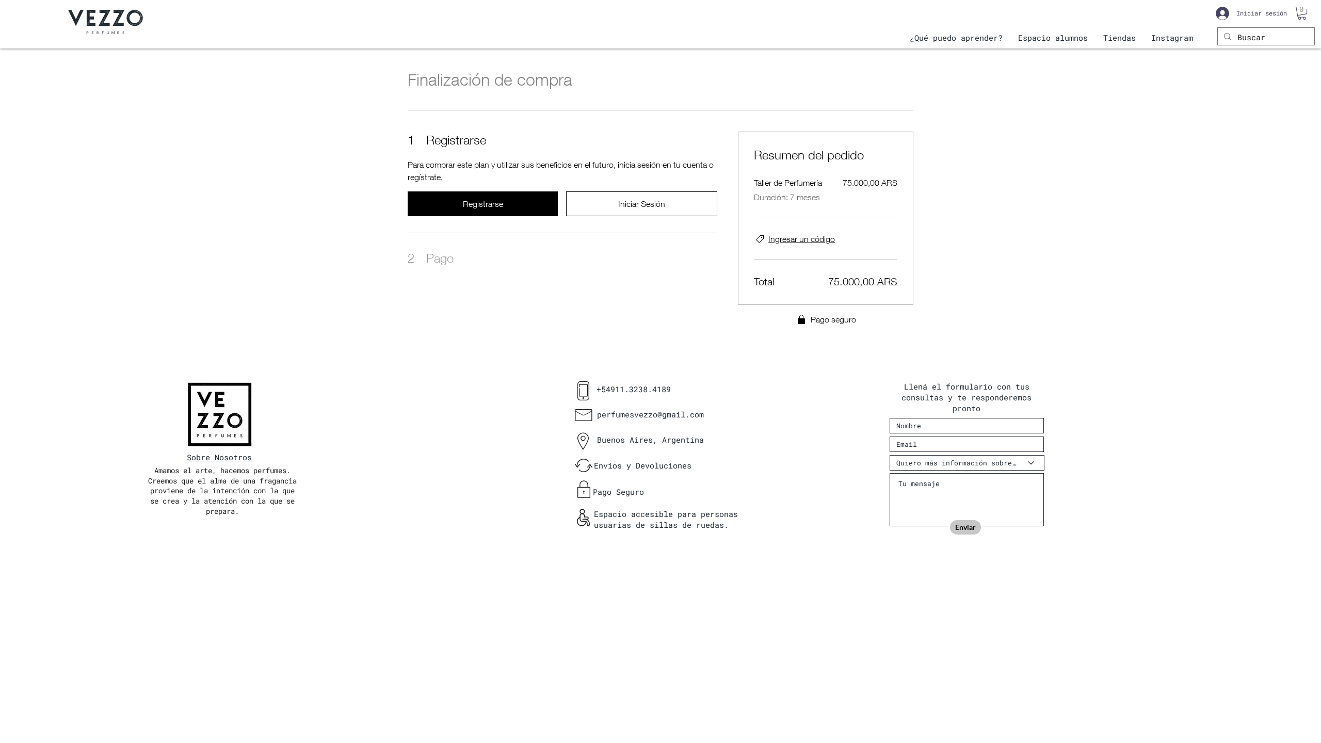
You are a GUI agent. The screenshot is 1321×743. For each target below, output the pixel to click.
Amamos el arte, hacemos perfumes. (222, 470)
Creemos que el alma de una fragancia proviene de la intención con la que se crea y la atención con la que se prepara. (222, 496)
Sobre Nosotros (219, 457)
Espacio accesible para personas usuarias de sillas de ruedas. (666, 519)
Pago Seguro (618, 492)
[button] (1302, 13)
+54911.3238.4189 (634, 389)
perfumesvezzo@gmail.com (650, 414)
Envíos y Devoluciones (642, 465)
